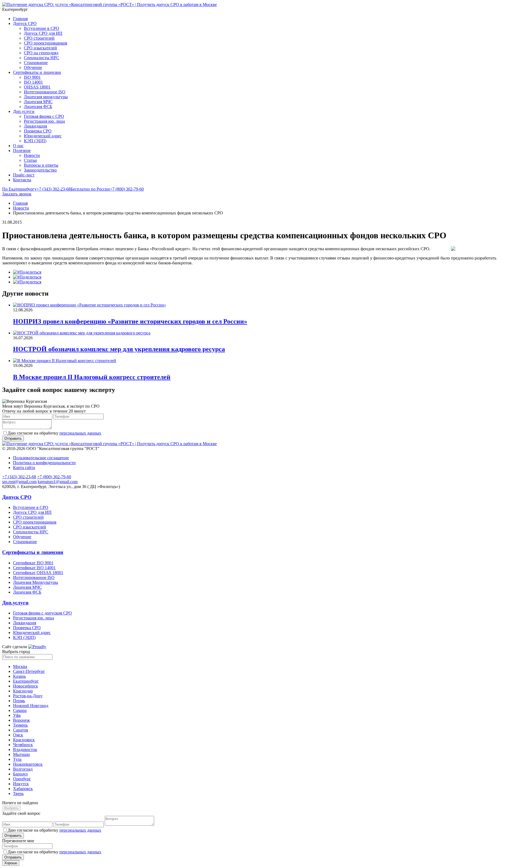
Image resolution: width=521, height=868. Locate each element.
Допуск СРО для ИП (43, 33)
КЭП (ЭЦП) (35, 140)
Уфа (17, 715)
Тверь (18, 793)
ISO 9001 (32, 77)
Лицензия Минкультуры (35, 582)
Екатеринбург (26, 681)
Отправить (13, 836)
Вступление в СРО (41, 28)
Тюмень (20, 725)
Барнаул (20, 774)
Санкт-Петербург (29, 671)
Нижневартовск (28, 764)
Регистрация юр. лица (44, 121)
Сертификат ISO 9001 (33, 562)
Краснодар (23, 691)
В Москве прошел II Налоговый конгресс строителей (91, 377)
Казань (19, 676)
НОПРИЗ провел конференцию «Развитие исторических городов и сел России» (130, 321)
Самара (20, 710)
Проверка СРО (38, 131)
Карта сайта (24, 467)
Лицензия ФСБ (38, 106)
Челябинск (23, 744)
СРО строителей (39, 38)
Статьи (30, 160)
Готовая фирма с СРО (44, 116)
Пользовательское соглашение (41, 457)
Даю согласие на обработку (54, 433)
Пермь (19, 700)
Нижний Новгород (30, 705)
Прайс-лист (23, 175)
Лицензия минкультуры (46, 96)
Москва (20, 666)
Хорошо (10, 863)
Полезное (22, 150)
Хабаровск (23, 788)
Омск (18, 735)
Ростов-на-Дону (28, 695)
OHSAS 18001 (37, 87)
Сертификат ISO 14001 (34, 567)
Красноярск (24, 739)
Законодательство (40, 170)
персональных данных (80, 433)
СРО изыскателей (40, 48)
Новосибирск (25, 686)
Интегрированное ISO (44, 92)
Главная (20, 18)
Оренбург (22, 779)
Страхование (36, 62)
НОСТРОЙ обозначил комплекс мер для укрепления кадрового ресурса (119, 349)
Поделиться (30, 272)
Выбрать (11, 808)
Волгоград (23, 769)
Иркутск (21, 783)
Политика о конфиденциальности (44, 462)
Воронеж (21, 720)
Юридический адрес (43, 136)
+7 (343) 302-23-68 (36, 189)
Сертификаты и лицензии (37, 72)
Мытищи (21, 754)
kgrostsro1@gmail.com (58, 481)
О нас (18, 145)
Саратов (20, 730)
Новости (32, 155)
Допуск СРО (25, 23)
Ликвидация (35, 126)
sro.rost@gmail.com (19, 481)
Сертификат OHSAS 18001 (38, 572)
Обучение (33, 67)
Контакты (22, 180)
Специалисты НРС (41, 57)
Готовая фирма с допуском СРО (42, 613)
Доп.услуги (23, 111)
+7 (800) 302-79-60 (107, 189)
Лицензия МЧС (38, 101)
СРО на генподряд (41, 52)
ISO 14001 (33, 82)
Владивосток (25, 749)
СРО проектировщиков (45, 43)
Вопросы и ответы (41, 165)
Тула (17, 759)
